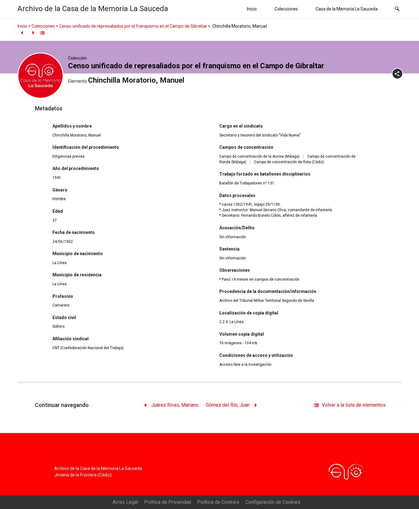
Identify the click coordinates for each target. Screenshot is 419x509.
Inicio (252, 8)
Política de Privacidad (167, 502)
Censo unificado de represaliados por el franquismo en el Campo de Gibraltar (133, 26)
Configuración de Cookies (272, 502)
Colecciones (286, 8)
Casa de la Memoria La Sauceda (347, 8)
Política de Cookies (218, 502)
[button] (397, 9)
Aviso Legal (125, 502)
